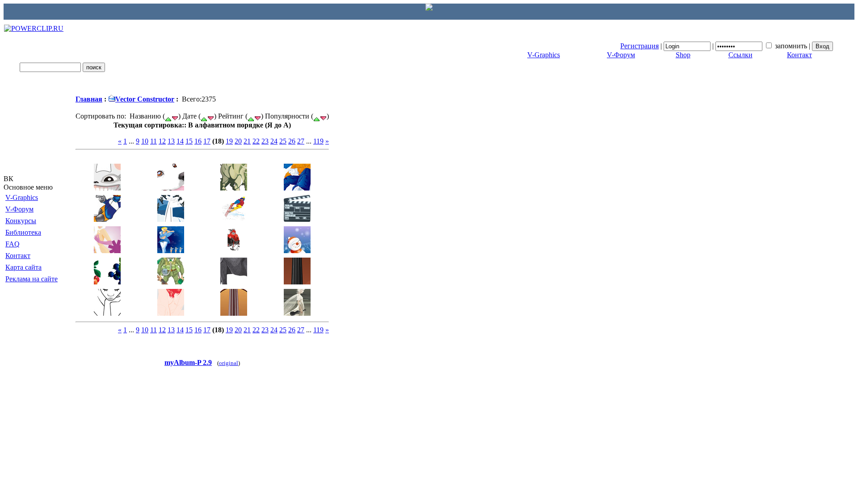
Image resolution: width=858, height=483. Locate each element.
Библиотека (23, 232)
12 (162, 141)
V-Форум (621, 55)
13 (171, 141)
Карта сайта (23, 267)
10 (144, 141)
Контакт (799, 55)
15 (189, 141)
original (228, 363)
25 (282, 141)
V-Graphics (543, 55)
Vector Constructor (144, 99)
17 (206, 141)
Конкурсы (20, 221)
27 (300, 141)
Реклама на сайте (31, 279)
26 (291, 141)
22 (256, 141)
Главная (89, 99)
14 (180, 141)
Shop (683, 55)
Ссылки (740, 55)
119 (318, 141)
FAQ (12, 244)
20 (238, 141)
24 (274, 141)
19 (229, 141)
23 (265, 141)
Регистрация (639, 46)
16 (198, 141)
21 (247, 141)
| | (716, 46)
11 (153, 141)
